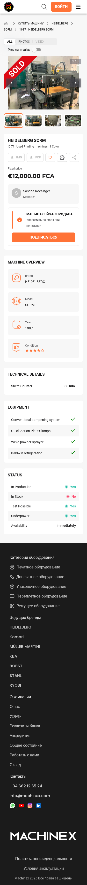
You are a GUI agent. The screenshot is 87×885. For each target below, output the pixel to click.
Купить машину (31, 23)
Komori (17, 637)
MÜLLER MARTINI (25, 646)
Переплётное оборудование (41, 596)
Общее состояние (26, 745)
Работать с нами (24, 755)
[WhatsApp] (12, 805)
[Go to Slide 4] (73, 120)
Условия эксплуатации (43, 868)
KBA (13, 656)
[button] (61, 7)
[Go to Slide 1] (13, 120)
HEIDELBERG (59, 23)
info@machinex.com (30, 796)
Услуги (16, 716)
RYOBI (15, 685)
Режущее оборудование (38, 606)
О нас (15, 706)
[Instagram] (30, 805)
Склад (15, 765)
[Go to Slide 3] (53, 120)
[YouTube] (21, 805)
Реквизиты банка (25, 726)
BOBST (16, 666)
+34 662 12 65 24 (26, 786)
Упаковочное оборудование (41, 586)
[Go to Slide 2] (33, 120)
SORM (8, 29)
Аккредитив (20, 735)
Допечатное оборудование (40, 577)
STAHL (16, 675)
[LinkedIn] (39, 805)
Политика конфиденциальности (43, 859)
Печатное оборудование (38, 567)
